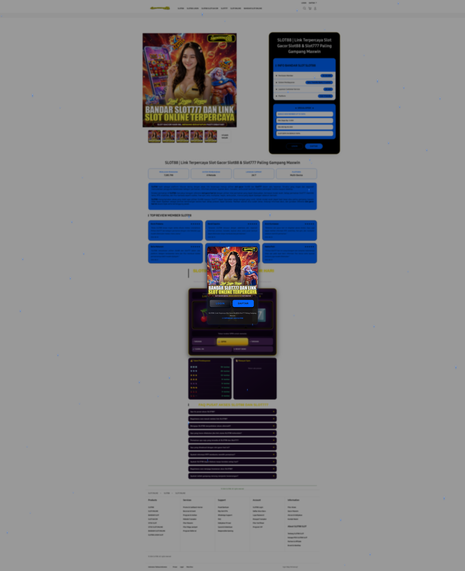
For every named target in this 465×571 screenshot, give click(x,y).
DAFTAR (243, 303)
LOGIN (220, 303)
